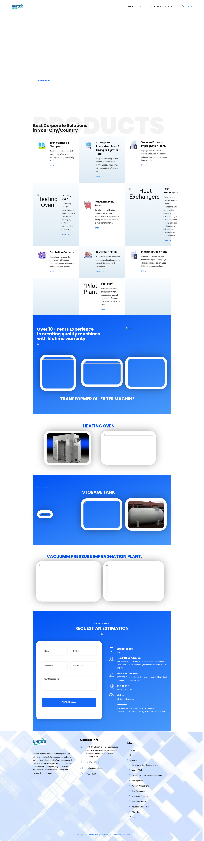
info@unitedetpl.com (93, 768)
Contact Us (43, 81)
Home (130, 6)
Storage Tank (137, 770)
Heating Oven (137, 781)
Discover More (46, 773)
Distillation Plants (139, 801)
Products (154, 6)
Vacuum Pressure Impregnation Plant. (147, 775)
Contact (169, 6)
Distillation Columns (140, 796)
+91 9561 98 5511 (93, 762)
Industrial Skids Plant (140, 807)
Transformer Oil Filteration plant (144, 765)
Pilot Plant (136, 812)
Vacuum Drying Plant (140, 786)
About (141, 6)
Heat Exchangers (138, 791)
